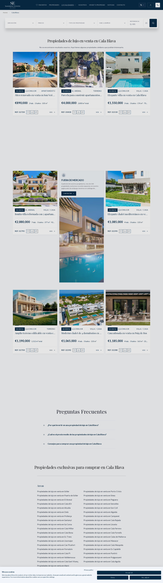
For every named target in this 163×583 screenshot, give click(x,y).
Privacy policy (88, 570)
